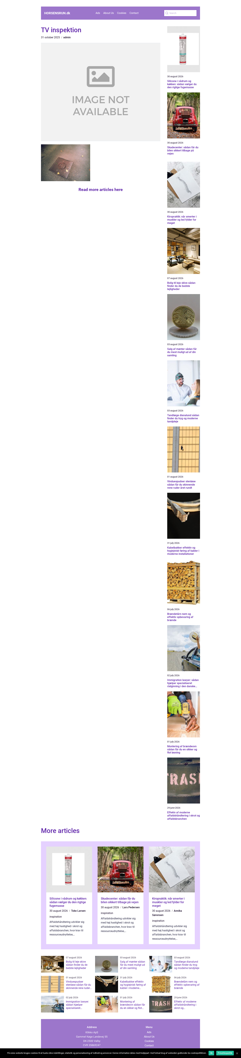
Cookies (121, 13)
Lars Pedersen (131, 907)
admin (67, 37)
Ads (98, 13)
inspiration (56, 916)
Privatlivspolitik (225, 1053)
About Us (108, 13)
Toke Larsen (78, 910)
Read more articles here (101, 189)
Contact (134, 13)
